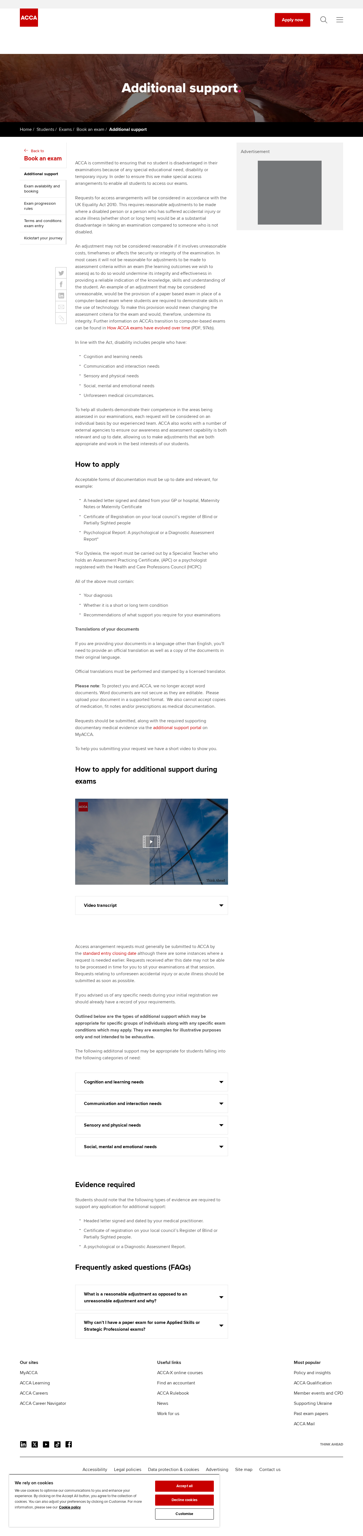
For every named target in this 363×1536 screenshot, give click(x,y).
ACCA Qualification (313, 1383)
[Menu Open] (340, 20)
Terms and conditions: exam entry (43, 223)
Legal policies (127, 1469)
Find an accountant (176, 1383)
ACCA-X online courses (180, 1373)
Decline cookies (184, 1500)
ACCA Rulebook (173, 1393)
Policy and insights (312, 1373)
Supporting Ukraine (313, 1403)
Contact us (269, 1469)
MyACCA (28, 1373)
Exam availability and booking (42, 189)
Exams (65, 129)
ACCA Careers (34, 1393)
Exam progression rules (40, 206)
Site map (243, 1469)
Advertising (217, 1469)
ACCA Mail (304, 1424)
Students (45, 129)
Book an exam (90, 129)
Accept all (184, 1486)
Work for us (168, 1413)
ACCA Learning (35, 1383)
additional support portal (177, 728)
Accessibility (95, 1469)
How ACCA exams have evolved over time (148, 328)
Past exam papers (311, 1413)
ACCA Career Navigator (43, 1403)
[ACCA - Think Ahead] (29, 25)
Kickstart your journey (43, 238)
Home (26, 129)
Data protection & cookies (173, 1469)
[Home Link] (331, 1444)
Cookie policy (70, 1507)
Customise (184, 1514)
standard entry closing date (109, 953)
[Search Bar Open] (324, 20)
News (162, 1403)
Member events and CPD (318, 1393)
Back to (43, 155)
